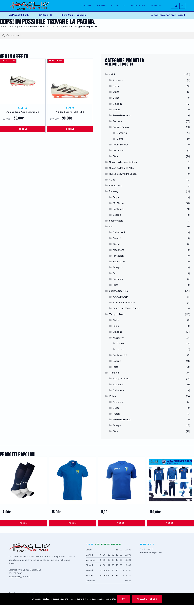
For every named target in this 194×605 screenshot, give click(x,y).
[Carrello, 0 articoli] (182, 6)
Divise (116, 97)
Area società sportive (151, 552)
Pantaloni (118, 208)
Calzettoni (119, 232)
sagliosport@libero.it (19, 576)
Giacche (117, 103)
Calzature (118, 390)
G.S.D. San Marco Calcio (126, 308)
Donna (120, 343)
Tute (115, 156)
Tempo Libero (116, 314)
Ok (123, 599)
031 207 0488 (45, 15)
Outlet (112, 179)
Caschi (117, 238)
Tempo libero (139, 5)
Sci (125, 5)
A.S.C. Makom (120, 296)
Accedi (181, 15)
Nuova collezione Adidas (123, 162)
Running (156, 5)
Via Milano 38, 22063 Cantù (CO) (25, 569)
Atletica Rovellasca (124, 302)
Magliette (118, 203)
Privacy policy (146, 599)
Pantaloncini (120, 355)
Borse (116, 85)
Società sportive (165, 15)
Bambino (122, 132)
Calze (116, 91)
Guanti (116, 243)
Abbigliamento (121, 378)
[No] (190, 599)
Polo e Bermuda (122, 115)
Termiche (118, 150)
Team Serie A (120, 144)
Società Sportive (118, 290)
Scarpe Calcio (121, 127)
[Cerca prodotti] (174, 6)
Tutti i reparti (146, 549)
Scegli (23, 129)
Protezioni (118, 255)
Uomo (120, 138)
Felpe (116, 197)
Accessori (118, 80)
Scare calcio (116, 220)
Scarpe (117, 214)
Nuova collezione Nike (121, 167)
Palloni (116, 109)
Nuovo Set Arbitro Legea (123, 173)
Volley (114, 5)
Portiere (117, 121)
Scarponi (118, 267)
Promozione (115, 185)
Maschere (118, 249)
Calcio (87, 5)
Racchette (119, 261)
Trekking (100, 5)
